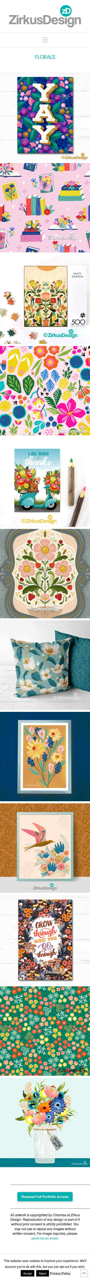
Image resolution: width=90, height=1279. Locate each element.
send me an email (44, 1238)
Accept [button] (27, 1273)
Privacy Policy (60, 1273)
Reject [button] (42, 1273)
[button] (45, 39)
